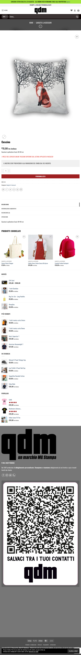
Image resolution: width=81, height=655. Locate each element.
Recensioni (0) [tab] (5, 213)
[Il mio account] (75, 10)
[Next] (79, 252)
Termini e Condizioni (30, 645)
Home (31, 22)
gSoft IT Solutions (24, 648)
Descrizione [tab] (5, 204)
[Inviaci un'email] (10, 475)
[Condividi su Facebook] (6, 189)
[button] (4, 10)
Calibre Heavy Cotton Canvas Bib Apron (38, 263)
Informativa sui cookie (33, 651)
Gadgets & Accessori (44, 22)
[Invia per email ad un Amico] (14, 189)
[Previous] (1, 252)
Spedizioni (53, 645)
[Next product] (40, 26)
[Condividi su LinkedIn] (21, 189)
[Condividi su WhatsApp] (3, 189)
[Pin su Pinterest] (17, 189)
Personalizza (41, 176)
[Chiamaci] (14, 475)
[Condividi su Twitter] (10, 189)
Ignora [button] (68, 1)
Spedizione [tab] (4, 217)
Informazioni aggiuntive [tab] (8, 209)
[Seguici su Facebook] (3, 475)
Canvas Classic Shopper (7, 263)
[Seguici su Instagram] (6, 475)
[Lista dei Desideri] (72, 10)
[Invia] (77, 17)
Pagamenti (46, 645)
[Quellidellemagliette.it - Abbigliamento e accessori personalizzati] (40, 10)
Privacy (40, 645)
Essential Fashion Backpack (61, 263)
